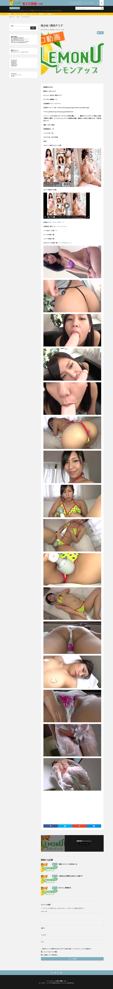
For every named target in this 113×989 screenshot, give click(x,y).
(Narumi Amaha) (62, 226)
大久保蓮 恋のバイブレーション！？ (20, 39)
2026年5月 (14, 63)
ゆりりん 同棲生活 (65, 888)
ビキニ (70, 243)
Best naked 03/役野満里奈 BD (18, 42)
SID (56, 230)
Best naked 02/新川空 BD (17, 40)
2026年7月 (14, 61)
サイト (42, 941)
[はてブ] (94, 826)
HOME (12, 16)
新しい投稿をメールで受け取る (49, 954)
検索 (12, 25)
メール (43, 935)
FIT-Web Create (55, 983)
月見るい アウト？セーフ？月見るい (20, 41)
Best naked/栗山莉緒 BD (17, 38)
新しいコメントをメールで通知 (49, 951)
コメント (44, 911)
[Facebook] (50, 826)
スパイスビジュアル (48, 10)
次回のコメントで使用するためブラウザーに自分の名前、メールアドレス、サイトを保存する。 (67, 948)
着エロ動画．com (61, 981)
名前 (43, 928)
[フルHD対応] (63, 243)
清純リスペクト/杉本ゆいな (68, 864)
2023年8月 (14, 66)
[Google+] (79, 826)
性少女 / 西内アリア (26, 16)
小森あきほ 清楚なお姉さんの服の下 (71, 876)
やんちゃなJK (57, 10)
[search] (102, 8)
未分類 (17, 16)
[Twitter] (65, 826)
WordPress (70, 983)
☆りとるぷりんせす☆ (76, 3)
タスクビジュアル (14, 10)
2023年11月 (14, 64)
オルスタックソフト (24, 10)
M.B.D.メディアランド (36, 10)
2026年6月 (14, 62)
